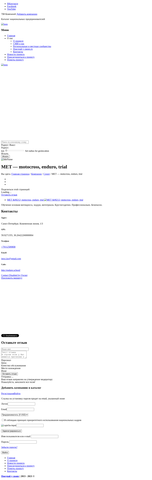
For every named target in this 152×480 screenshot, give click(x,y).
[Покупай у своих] (4, 24)
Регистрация (7, 393)
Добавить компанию (26, 14)
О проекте (18, 41)
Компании (36, 174)
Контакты (18, 51)
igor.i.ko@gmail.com (11, 258)
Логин (4, 404)
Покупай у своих (10, 476)
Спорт (46, 174)
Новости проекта (15, 54)
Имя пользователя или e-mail (15, 436)
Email (4, 409)
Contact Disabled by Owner (14, 275)
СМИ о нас (18, 43)
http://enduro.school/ (10, 270)
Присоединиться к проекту (21, 57)
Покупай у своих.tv (23, 49)
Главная (11, 35)
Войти (17, 393)
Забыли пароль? (9, 447)
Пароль (5, 442)
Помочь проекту (15, 59)
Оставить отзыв (9, 195)
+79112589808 (8, 247)
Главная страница (20, 174)
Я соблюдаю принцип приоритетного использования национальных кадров (42, 420)
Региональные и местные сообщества (32, 46)
